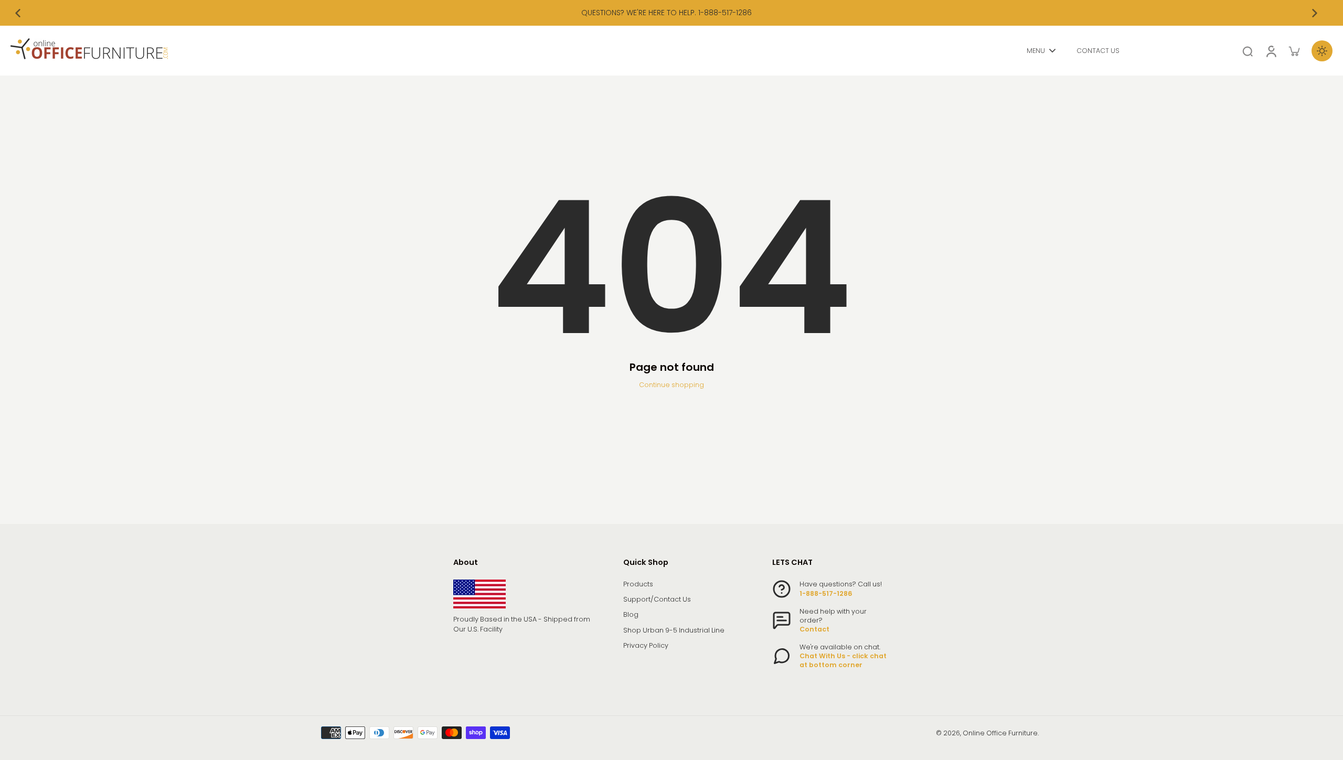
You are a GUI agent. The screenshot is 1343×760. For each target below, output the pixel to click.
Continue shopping (671, 384)
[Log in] (1270, 50)
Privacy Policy (645, 645)
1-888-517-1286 (826, 593)
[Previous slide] (17, 13)
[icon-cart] (1293, 50)
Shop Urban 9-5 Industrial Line (673, 630)
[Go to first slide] (1314, 13)
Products (638, 584)
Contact (814, 629)
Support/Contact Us (657, 599)
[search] (1247, 50)
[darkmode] (1322, 50)
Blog (630, 614)
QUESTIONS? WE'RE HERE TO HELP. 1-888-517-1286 (666, 12)
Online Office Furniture (1000, 733)
